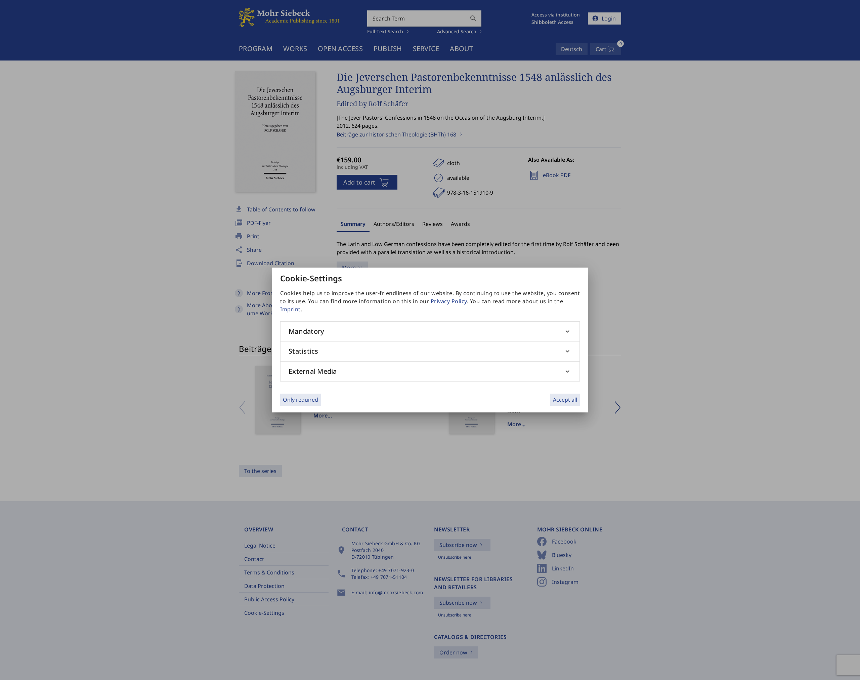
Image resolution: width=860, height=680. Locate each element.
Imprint (290, 309)
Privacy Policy (449, 301)
